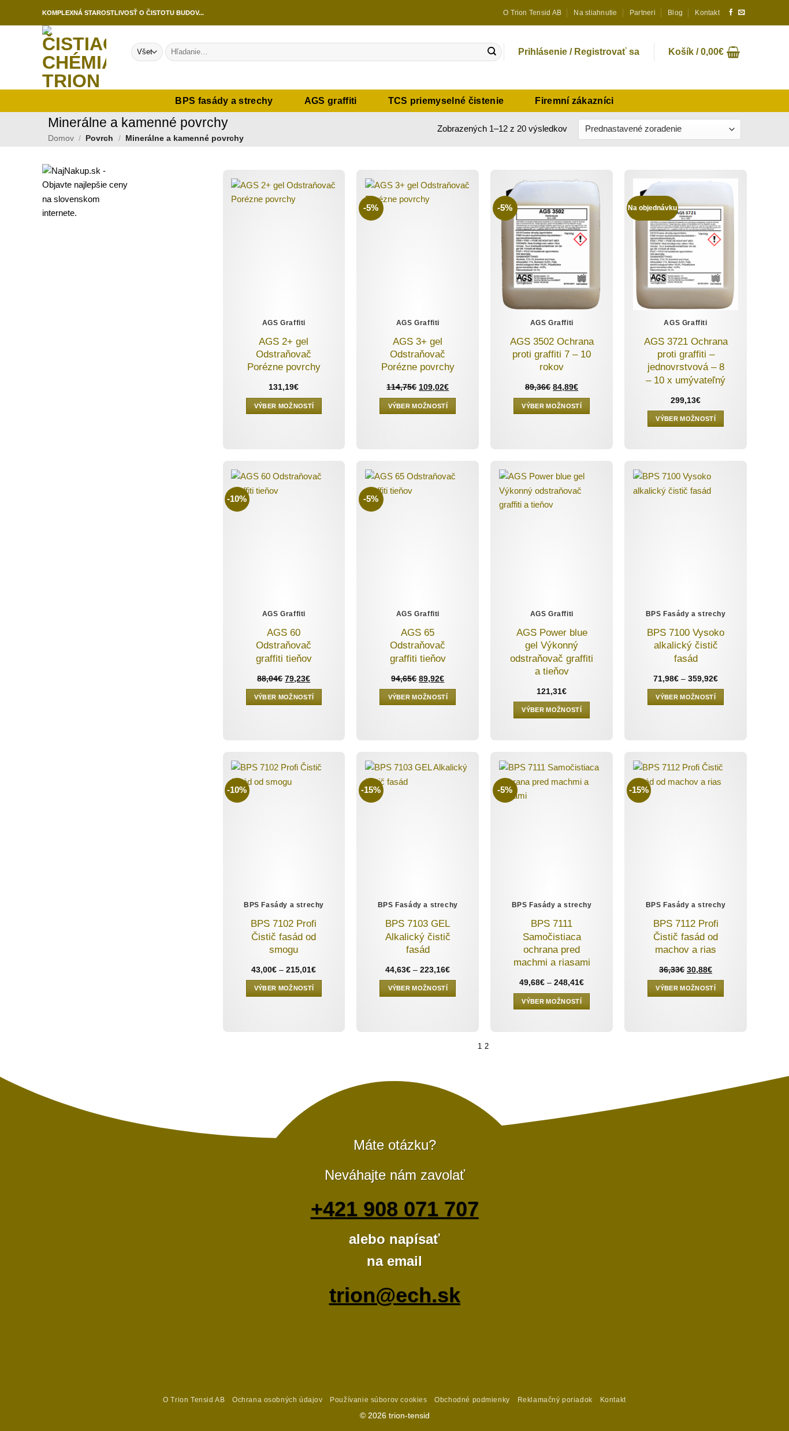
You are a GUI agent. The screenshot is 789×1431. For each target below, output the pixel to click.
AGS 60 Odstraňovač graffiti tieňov (284, 645)
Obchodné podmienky (471, 1399)
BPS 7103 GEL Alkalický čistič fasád (418, 936)
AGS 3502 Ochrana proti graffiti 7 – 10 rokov (552, 354)
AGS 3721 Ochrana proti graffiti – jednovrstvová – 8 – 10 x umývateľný (686, 361)
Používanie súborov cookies (378, 1399)
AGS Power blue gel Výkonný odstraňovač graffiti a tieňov (551, 652)
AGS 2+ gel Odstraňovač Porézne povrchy (284, 354)
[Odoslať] (491, 52)
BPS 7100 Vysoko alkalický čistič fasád (685, 645)
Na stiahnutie (595, 13)
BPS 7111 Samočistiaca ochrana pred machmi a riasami (551, 943)
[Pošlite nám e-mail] (741, 12)
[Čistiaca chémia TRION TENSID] (78, 57)
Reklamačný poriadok (555, 1399)
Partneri (643, 13)
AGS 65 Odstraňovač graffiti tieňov (418, 645)
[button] (578, 52)
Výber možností (284, 406)
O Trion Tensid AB (532, 13)
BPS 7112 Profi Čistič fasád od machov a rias (686, 936)
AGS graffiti (330, 101)
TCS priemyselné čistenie (446, 101)
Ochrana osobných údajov (277, 1399)
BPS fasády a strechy (224, 101)
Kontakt (707, 13)
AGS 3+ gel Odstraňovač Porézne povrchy (418, 354)
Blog (675, 13)
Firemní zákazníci (574, 101)
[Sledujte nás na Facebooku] (731, 12)
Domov (61, 138)
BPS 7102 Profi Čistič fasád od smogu (284, 936)
